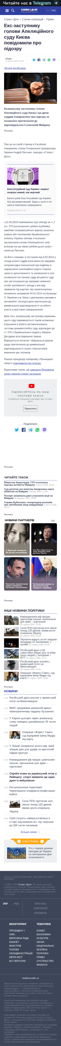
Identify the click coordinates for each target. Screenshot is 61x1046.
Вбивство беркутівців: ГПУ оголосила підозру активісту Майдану (29, 483)
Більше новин (29, 832)
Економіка (44, 934)
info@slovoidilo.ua (30, 978)
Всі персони (17, 961)
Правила (40, 913)
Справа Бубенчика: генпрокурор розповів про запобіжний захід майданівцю (30, 505)
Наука (40, 942)
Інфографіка (30, 841)
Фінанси (42, 964)
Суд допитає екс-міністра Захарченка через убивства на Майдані (29, 490)
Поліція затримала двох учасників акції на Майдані (28, 496)
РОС (54, 11)
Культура (42, 938)
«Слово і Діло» (25, 884)
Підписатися (30, 408)
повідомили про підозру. (27, 363)
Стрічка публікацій (32, 19)
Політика (42, 953)
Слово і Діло (11, 19)
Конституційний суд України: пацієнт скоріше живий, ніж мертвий (28, 191)
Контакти (40, 908)
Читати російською (15, 68)
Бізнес (41, 930)
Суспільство (45, 961)
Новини (11, 691)
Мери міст (16, 957)
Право (50, 19)
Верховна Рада (19, 938)
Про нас (40, 903)
